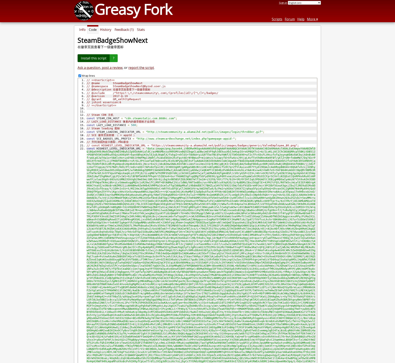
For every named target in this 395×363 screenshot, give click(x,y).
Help (300, 19)
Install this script (93, 58)
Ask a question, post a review (100, 67)
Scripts (277, 19)
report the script (141, 67)
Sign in (283, 3)
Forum (290, 19)
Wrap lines (88, 75)
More (311, 19)
